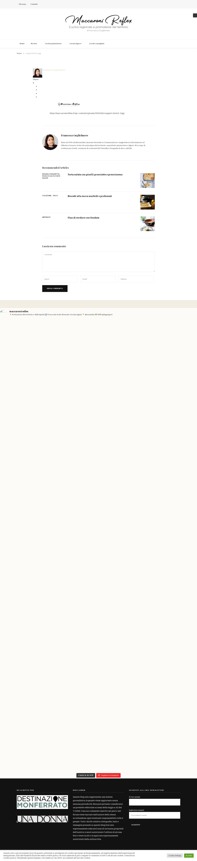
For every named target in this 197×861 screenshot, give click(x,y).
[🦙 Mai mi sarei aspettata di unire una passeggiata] (49, 612)
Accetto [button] (189, 856)
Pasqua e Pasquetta (51, 174)
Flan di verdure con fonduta (83, 217)
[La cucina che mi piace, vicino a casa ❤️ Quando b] (148, 644)
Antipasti (46, 217)
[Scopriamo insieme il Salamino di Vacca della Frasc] (181, 598)
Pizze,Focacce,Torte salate (51, 177)
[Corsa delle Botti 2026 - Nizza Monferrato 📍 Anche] (49, 418)
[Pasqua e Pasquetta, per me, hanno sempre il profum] (82, 563)
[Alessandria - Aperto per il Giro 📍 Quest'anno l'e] (115, 395)
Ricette (34, 44)
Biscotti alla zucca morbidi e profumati (90, 196)
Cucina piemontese (53, 44)
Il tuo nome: (134, 797)
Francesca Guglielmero (53, 70)
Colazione (46, 196)
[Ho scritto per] (42, 797)
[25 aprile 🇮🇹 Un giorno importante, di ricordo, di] (16, 572)
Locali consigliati (96, 44)
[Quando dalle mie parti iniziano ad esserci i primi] (115, 626)
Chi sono (22, 4)
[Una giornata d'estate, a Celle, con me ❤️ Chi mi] (16, 383)
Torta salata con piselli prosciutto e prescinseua (95, 174)
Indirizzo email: (136, 810)
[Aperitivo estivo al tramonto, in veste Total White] (82, 378)
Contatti (34, 4)
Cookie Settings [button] (174, 856)
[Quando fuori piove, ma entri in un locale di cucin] (148, 395)
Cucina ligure (75, 44)
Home (22, 44)
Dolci (55, 196)
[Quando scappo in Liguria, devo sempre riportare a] (181, 376)
